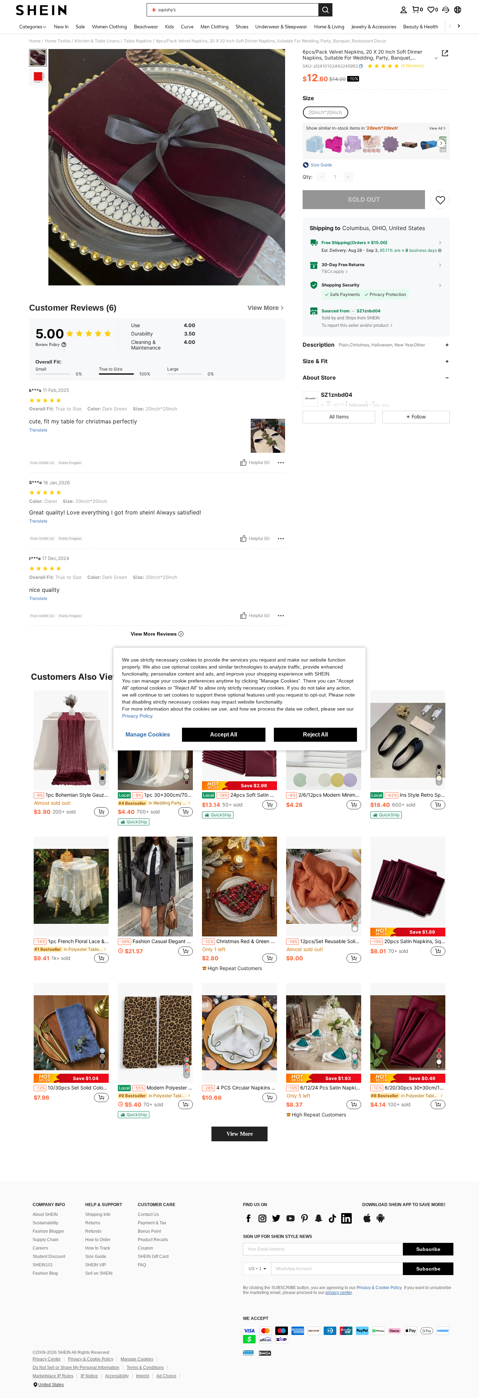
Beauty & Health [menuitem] (420, 26)
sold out (364, 199)
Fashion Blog (45, 1273)
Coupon (145, 1248)
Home (35, 41)
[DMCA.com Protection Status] (265, 1352)
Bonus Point (149, 1231)
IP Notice (89, 1375)
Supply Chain (46, 1239)
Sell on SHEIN (99, 1273)
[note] (133, 821)
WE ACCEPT (255, 1318)
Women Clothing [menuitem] (109, 26)
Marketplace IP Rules (53, 1375)
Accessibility (117, 1375)
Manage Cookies (137, 1359)
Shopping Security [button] (340, 285)
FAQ (142, 1264)
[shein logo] (41, 10)
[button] (445, 10)
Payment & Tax (152, 1222)
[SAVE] (440, 199)
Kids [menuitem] (169, 26)
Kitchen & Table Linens (97, 41)
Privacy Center (47, 1359)
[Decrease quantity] (321, 177)
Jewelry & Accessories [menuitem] (373, 26)
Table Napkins (138, 41)
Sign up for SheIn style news (277, 1236)
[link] (417, 9)
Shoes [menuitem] (242, 26)
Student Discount (49, 1256)
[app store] (367, 1221)
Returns (92, 1222)
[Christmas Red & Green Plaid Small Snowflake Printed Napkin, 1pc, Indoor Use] (239, 886)
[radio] (325, 112)
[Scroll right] (458, 26)
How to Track (97, 1248)
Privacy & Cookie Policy (379, 1287)
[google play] (380, 1221)
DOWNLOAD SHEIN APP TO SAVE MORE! (403, 1205)
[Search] (325, 9)
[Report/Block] (281, 462)
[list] (299, 1218)
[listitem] (315, 144)
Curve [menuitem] (187, 26)
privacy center (338, 1292)
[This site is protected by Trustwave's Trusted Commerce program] (248, 1352)
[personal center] (403, 10)
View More (240, 1134)
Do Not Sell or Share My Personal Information (76, 1367)
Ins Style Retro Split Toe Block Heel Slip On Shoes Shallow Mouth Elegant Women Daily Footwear (408, 795)
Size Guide (95, 1256)
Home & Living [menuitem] (329, 26)
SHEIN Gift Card (153, 1256)
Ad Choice (166, 1375)
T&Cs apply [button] (333, 271)
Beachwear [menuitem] (146, 26)
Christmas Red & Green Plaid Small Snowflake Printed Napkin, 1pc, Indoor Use (240, 941)
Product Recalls (153, 1239)
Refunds (93, 1231)
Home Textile (57, 41)
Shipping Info (97, 1214)
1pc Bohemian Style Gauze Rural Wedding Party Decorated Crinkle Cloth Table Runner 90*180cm (72, 795)
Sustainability (45, 1222)
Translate (38, 430)
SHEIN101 (43, 1264)
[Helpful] (243, 462)
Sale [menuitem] (80, 26)
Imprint (142, 1375)
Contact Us (148, 1214)
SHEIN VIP (95, 1264)
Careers (40, 1248)
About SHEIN (45, 1214)
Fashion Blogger (48, 1231)
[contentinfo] (348, 1335)
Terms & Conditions (145, 1367)
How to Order (97, 1239)
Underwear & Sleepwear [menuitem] (281, 26)
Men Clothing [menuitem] (215, 26)
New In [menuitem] (61, 26)
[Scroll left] (450, 26)
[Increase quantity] (348, 177)
